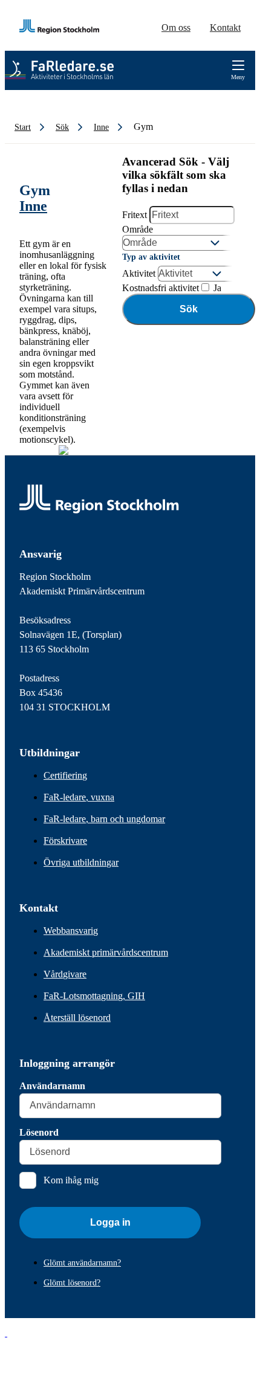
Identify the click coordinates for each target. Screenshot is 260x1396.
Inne (33, 206)
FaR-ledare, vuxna (79, 797)
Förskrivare (65, 840)
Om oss (175, 27)
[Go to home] (59, 70)
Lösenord (39, 1132)
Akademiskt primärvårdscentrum (106, 952)
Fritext (134, 215)
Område (137, 229)
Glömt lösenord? (72, 1282)
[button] (6, 1333)
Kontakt (225, 27)
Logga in (110, 1222)
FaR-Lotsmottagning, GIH (94, 996)
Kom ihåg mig (71, 1180)
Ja (216, 288)
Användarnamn (52, 1086)
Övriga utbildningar (81, 862)
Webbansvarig (71, 930)
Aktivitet (138, 273)
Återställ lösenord (77, 1017)
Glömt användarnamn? (82, 1262)
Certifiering (65, 775)
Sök (189, 309)
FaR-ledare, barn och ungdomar (104, 819)
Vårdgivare (65, 974)
